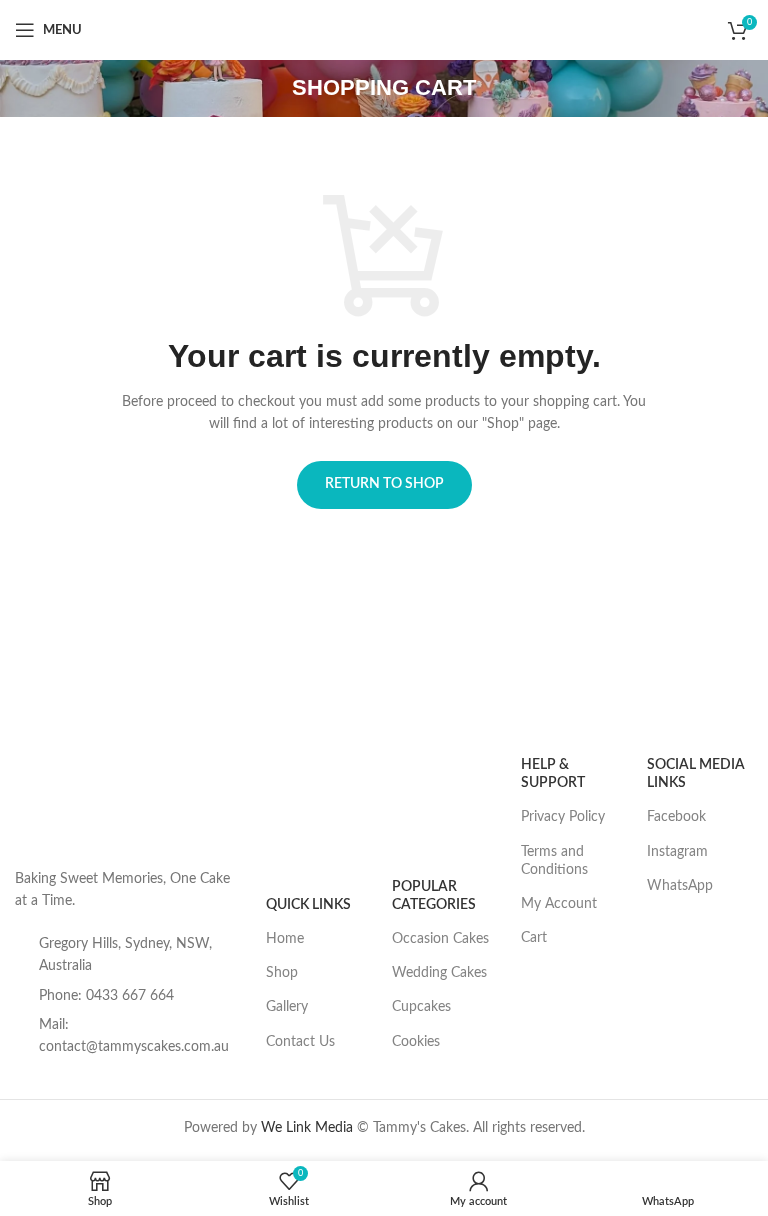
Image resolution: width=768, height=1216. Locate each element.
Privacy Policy (563, 817)
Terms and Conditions (554, 861)
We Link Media (307, 1128)
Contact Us (300, 1042)
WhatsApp (680, 886)
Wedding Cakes (439, 973)
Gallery (287, 1007)
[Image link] (65, 798)
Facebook (676, 817)
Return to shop (384, 484)
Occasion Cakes (440, 939)
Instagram (677, 852)
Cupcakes (421, 1007)
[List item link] (130, 996)
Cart (534, 938)
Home (285, 939)
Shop (282, 973)
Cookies (416, 1042)
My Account (559, 904)
